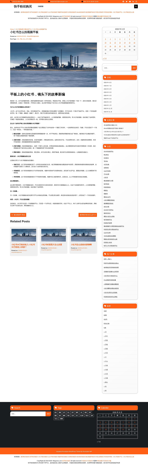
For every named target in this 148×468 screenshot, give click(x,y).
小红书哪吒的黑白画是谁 (111, 288)
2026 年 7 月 (108, 85)
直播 (86, 412)
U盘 (105, 327)
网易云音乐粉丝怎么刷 (110, 239)
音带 (90, 412)
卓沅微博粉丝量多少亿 (110, 125)
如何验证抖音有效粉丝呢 (111, 267)
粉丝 (56, 412)
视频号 (106, 193)
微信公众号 (107, 197)
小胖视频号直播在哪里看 (111, 284)
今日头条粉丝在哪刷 (110, 236)
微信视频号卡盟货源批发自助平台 (114, 226)
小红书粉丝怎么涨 (128, 12)
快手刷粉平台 (108, 219)
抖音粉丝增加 (108, 12)
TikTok (106, 161)
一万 (105, 332)
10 (105, 42)
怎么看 (81, 415)
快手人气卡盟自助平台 (110, 245)
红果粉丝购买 (72, 12)
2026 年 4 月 (108, 95)
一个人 (106, 361)
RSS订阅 (106, 323)
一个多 (106, 365)
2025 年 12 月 (108, 108)
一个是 (106, 369)
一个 (105, 357)
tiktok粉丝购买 (80, 12)
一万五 (106, 340)
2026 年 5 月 (108, 92)
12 (115, 42)
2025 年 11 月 (108, 111)
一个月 (106, 374)
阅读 (68, 415)
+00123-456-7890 (17, 1)
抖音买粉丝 (107, 187)
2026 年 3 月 (108, 98)
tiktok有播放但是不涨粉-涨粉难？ (114, 128)
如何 (60, 415)
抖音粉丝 (84, 16)
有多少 (87, 415)
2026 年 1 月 (108, 105)
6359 (105, 315)
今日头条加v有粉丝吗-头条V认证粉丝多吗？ (117, 135)
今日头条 (106, 164)
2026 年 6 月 (108, 89)
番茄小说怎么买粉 (109, 216)
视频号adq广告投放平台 (111, 138)
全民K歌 (106, 167)
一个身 (106, 378)
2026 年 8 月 (108, 82)
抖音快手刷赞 (108, 223)
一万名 (106, 344)
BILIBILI (106, 154)
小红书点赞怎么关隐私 (110, 292)
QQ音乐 (106, 158)
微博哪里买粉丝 (108, 203)
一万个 (106, 336)
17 (105, 46)
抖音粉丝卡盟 (107, 16)
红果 (73, 415)
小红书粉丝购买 (43, 12)
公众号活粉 (107, 171)
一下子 (106, 353)
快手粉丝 (106, 184)
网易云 (106, 190)
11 (110, 42)
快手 (73, 412)
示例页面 (40, 6)
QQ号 (105, 319)
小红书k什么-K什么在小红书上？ (114, 131)
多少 (77, 415)
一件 (105, 390)
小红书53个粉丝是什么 (111, 276)
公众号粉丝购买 (53, 12)
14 (125, 42)
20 (120, 46)
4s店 (105, 311)
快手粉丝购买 (23, 6)
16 (134, 42)
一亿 (105, 386)
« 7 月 (105, 58)
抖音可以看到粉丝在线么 (111, 263)
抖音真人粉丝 (108, 242)
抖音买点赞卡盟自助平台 (111, 229)
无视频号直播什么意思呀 (111, 271)
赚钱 (64, 415)
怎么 (24, 39)
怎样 (92, 415)
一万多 (106, 348)
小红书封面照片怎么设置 (51, 244)
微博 (77, 412)
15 (129, 42)
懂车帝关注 (107, 213)
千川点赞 (106, 174)
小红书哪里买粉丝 (109, 200)
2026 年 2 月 (108, 102)
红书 (27, 39)
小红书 (106, 177)
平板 (21, 39)
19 (115, 46)
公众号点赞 (107, 232)
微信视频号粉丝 (90, 12)
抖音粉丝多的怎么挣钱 (110, 296)
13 (120, 42)
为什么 (56, 418)
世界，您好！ (108, 259)
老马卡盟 (106, 206)
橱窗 (56, 415)
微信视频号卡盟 (108, 180)
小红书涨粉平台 (117, 12)
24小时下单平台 (108, 210)
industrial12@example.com (59, 1)
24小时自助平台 (108, 151)
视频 (30, 39)
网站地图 (100, 16)
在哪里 (61, 418)
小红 (18, 39)
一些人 (106, 382)
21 (125, 46)
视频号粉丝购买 (62, 12)
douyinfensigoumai (33, 36)
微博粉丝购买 (25, 12)
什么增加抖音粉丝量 (110, 280)
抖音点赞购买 (99, 12)
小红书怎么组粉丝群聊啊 (81, 244)
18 (110, 46)
